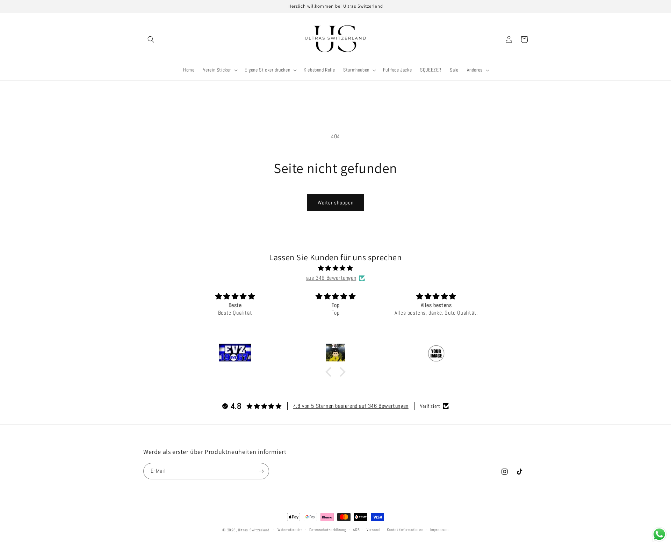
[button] (151, 39)
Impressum (439, 529)
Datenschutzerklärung (327, 529)
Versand (373, 529)
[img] (335, 268)
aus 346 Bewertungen (331, 278)
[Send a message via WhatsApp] (659, 534)
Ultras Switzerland (253, 530)
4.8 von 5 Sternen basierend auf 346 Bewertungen (351, 406)
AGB (356, 529)
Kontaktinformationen (405, 529)
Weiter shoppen (336, 202)
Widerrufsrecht (289, 529)
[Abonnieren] (261, 471)
